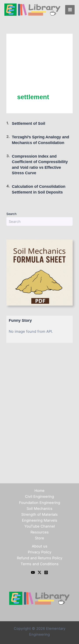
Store (39, 538)
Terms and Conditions (40, 564)
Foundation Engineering (39, 502)
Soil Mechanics (39, 508)
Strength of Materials (39, 514)
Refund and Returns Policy (39, 558)
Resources (40, 532)
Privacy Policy (39, 552)
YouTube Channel (39, 526)
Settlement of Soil (28, 123)
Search (11, 214)
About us (39, 546)
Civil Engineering (39, 496)
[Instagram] (46, 572)
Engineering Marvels (39, 520)
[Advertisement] (39, 68)
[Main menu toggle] (70, 9)
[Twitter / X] (39, 572)
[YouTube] (33, 572)
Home (39, 490)
